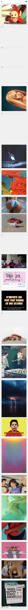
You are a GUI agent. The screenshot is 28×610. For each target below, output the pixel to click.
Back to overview (5, 607)
